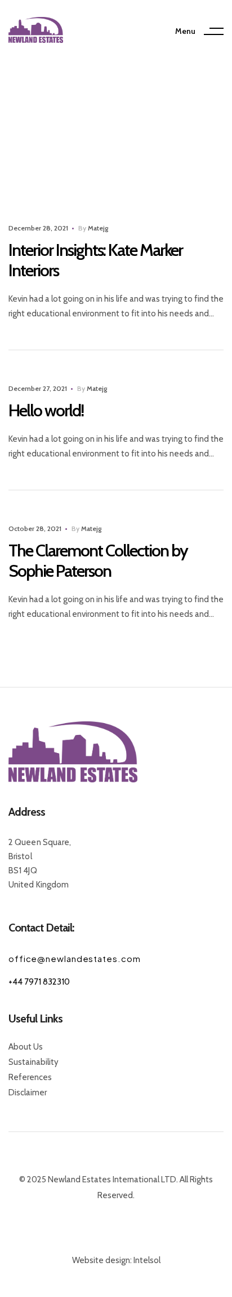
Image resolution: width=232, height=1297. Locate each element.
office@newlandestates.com (74, 958)
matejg (98, 228)
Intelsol (146, 1260)
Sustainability (33, 1062)
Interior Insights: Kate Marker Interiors (95, 260)
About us (25, 1047)
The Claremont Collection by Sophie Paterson (98, 560)
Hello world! (45, 410)
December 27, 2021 (37, 388)
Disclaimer (27, 1092)
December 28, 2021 (38, 228)
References (30, 1077)
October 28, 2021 (34, 528)
